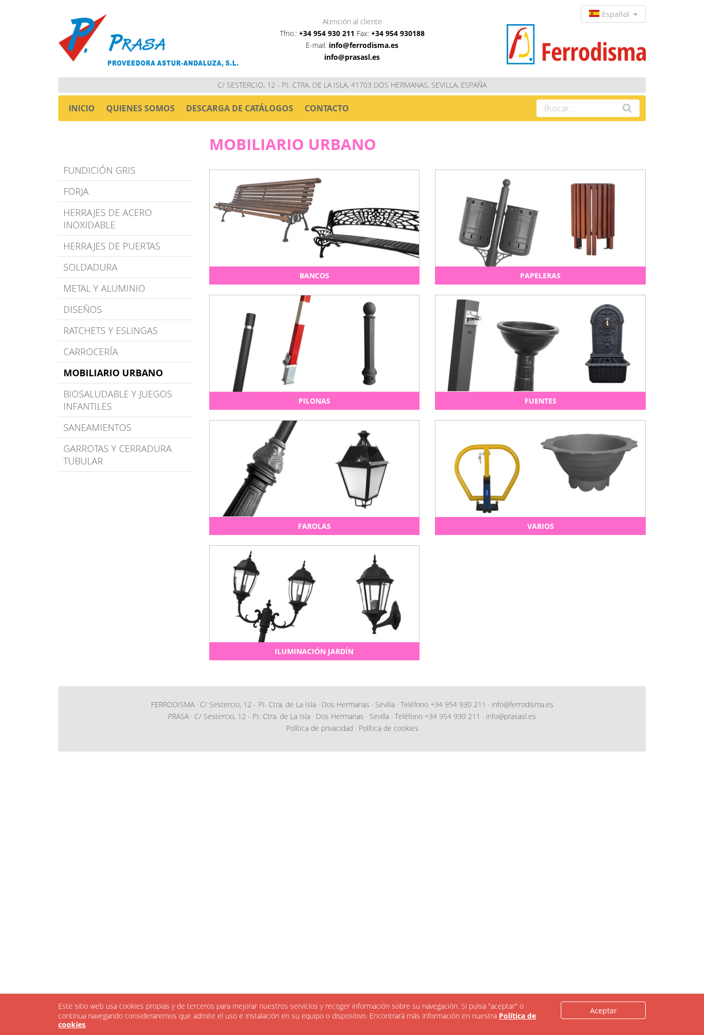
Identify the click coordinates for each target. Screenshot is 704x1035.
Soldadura (90, 267)
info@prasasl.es (352, 57)
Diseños (82, 309)
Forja (76, 191)
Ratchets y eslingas (110, 330)
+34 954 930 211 (327, 33)
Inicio (82, 108)
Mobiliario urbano (113, 372)
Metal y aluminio (104, 288)
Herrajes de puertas (111, 246)
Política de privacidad (319, 728)
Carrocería (90, 351)
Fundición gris (99, 170)
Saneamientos (97, 427)
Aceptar (603, 1010)
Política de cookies (388, 728)
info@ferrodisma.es (363, 45)
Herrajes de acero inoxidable (107, 218)
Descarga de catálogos (239, 108)
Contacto (327, 108)
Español (617, 14)
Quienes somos (140, 108)
